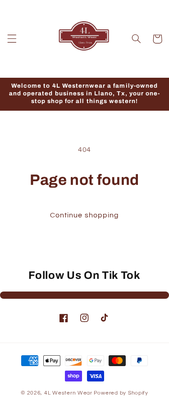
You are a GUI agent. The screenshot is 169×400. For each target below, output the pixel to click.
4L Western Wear (68, 393)
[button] (11, 38)
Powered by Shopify (121, 393)
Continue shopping (84, 215)
